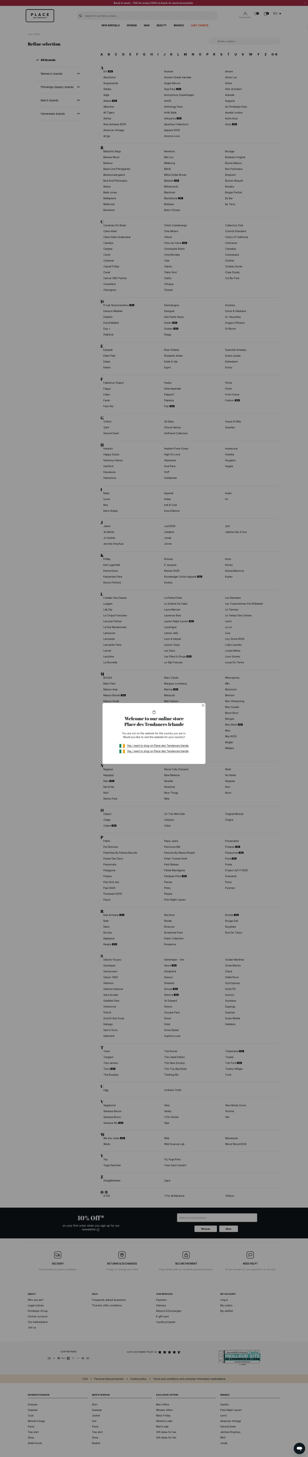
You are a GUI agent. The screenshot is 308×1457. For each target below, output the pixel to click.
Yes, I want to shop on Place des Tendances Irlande (158, 745)
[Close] (203, 705)
